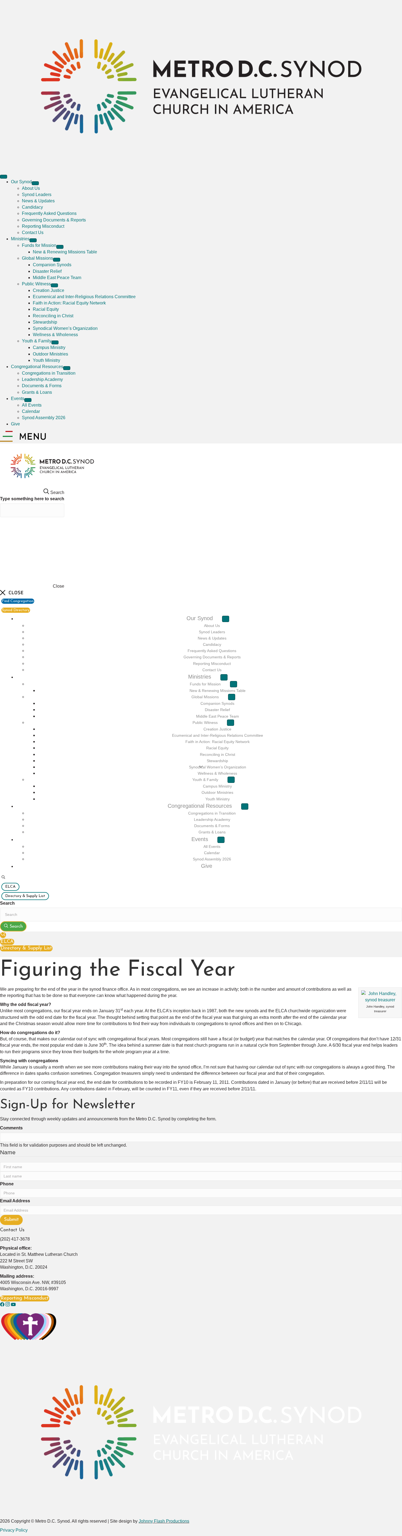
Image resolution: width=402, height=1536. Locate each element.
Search (7, 903)
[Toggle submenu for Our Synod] (35, 183)
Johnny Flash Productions (164, 1521)
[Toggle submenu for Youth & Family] (55, 342)
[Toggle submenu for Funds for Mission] (59, 247)
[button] (3, 877)
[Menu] (3, 177)
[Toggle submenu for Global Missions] (56, 260)
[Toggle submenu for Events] (27, 400)
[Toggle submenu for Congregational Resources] (66, 368)
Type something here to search (32, 498)
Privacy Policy (14, 1530)
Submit (11, 1219)
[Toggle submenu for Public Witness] (54, 285)
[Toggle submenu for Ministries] (33, 240)
